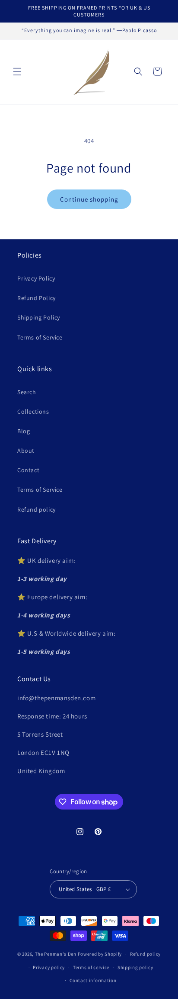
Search (26, 392)
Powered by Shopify (100, 954)
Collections (33, 411)
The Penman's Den (55, 954)
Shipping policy (135, 967)
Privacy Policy (36, 278)
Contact (28, 470)
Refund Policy (36, 298)
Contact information (93, 980)
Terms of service (91, 967)
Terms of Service (40, 337)
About (26, 450)
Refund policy (36, 509)
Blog (23, 431)
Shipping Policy (38, 317)
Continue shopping (89, 199)
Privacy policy (49, 967)
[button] (17, 71)
